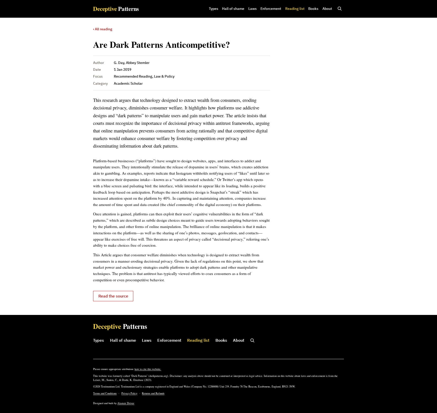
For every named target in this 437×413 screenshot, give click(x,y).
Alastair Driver (125, 403)
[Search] (339, 9)
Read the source (113, 296)
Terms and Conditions (105, 393)
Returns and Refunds (153, 393)
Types (213, 8)
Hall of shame (233, 8)
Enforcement (270, 8)
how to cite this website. (148, 369)
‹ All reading (102, 29)
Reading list (294, 8)
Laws (252, 8)
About (327, 8)
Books (313, 8)
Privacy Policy (129, 393)
